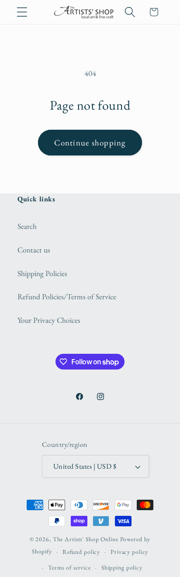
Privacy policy (129, 552)
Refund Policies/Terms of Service (66, 296)
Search (27, 226)
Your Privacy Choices (48, 320)
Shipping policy (121, 567)
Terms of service (69, 567)
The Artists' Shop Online (85, 539)
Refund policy (81, 552)
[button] (22, 12)
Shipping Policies (42, 273)
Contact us (33, 250)
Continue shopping (89, 142)
